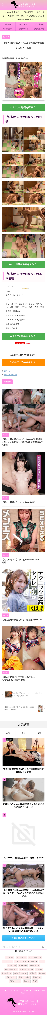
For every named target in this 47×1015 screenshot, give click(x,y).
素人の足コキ (6, 973)
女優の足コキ (34, 965)
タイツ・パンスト (35, 957)
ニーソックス (7, 961)
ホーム (5, 990)
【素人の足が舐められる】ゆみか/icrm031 (22, 620)
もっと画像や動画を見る (21, 264)
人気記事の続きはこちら (23, 938)
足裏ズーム (37, 977)
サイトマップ (15, 990)
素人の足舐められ (10, 375)
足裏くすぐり (23, 29)
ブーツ (42, 961)
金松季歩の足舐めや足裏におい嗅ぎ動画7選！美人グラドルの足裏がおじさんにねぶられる (23, 893)
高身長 (35, 981)
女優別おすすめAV (26, 969)
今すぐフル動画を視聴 (21, 107)
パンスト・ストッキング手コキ (26, 961)
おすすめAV (23, 24)
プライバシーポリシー (30, 990)
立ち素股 (39, 969)
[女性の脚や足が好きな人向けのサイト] (23, 5)
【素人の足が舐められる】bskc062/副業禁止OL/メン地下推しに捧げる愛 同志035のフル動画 (22, 442)
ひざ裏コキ (9, 957)
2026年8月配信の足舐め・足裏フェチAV (23, 857)
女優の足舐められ (11, 969)
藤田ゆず (42, 973)
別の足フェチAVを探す (21, 362)
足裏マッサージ (15, 981)
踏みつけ (27, 981)
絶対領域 (33, 973)
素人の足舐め (7, 29)
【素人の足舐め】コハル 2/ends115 (18, 502)
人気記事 (8, 24)
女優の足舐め (39, 24)
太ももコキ (12, 965)
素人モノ (7, 371)
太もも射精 (23, 965)
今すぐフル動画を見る (21, 336)
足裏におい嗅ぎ (39, 29)
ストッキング (21, 957)
